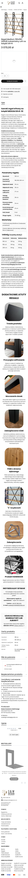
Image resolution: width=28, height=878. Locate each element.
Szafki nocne (19, 857)
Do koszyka (14, 779)
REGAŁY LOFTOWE (18, 9)
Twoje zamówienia (6, 822)
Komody (17, 853)
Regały (3, 851)
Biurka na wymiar (6, 865)
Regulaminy (4, 812)
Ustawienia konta (5, 824)
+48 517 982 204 (16, 603)
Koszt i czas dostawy (6, 833)
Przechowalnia (5, 825)
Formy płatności (5, 832)
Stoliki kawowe (5, 855)
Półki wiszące (5, 853)
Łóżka (16, 851)
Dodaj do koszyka (12, 81)
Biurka (3, 849)
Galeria (3, 843)
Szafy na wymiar (6, 869)
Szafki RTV (18, 855)
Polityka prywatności (6, 814)
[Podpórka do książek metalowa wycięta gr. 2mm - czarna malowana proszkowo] (14, 759)
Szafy (16, 849)
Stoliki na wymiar (6, 871)
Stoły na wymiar (18, 871)
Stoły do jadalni (5, 857)
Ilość (2, 73)
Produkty (10, 9)
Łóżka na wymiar (19, 865)
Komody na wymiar (6, 867)
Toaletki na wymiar (19, 869)
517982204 (4, 715)
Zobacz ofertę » (18, 625)
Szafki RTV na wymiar (20, 863)
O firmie (3, 841)
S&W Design (4, 9)
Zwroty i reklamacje (6, 816)
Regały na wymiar (6, 863)
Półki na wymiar (18, 867)
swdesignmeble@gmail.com (16, 605)
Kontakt (3, 839)
